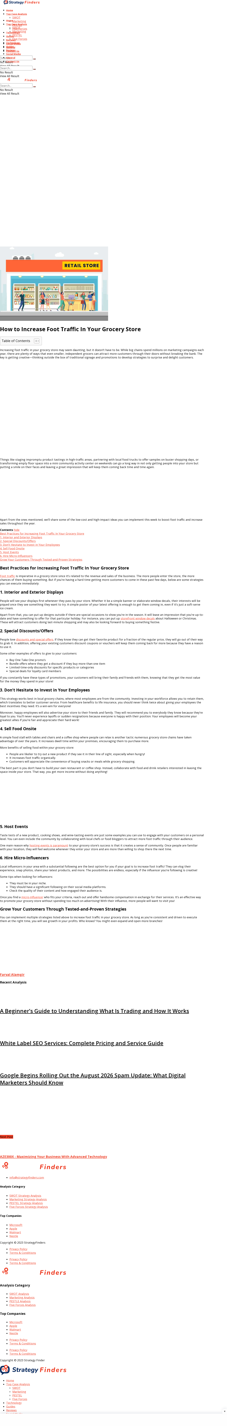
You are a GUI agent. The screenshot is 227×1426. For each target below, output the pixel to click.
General (10, 57)
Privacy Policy (18, 1249)
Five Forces (19, 39)
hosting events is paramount (48, 845)
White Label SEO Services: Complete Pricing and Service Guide (81, 1043)
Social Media (13, 53)
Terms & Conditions (22, 1253)
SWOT (16, 17)
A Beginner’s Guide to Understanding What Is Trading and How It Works (94, 1010)
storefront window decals (138, 618)
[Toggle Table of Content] (35, 341)
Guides (10, 46)
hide (16, 530)
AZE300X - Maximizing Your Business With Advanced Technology (53, 1156)
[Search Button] (34, 69)
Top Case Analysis (16, 13)
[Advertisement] (113, 129)
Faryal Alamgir (12, 974)
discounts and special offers (34, 639)
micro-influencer (32, 897)
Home (9, 10)
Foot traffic (7, 576)
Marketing (19, 21)
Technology (13, 42)
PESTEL (17, 35)
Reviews (11, 39)
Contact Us (12, 61)
